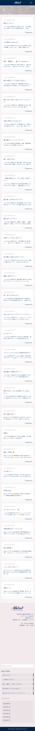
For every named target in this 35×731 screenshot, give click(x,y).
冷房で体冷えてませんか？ (13, 121)
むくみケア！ (8, 333)
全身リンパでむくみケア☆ (13, 238)
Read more (29, 32)
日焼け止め (7, 490)
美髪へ (6, 433)
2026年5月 (6, 713)
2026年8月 (6, 703)
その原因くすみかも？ (11, 42)
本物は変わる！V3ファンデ (13, 529)
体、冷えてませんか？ (11, 295)
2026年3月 (6, 720)
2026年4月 (6, 717)
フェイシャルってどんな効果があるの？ (17, 352)
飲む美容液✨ (8, 548)
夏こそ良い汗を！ (10, 159)
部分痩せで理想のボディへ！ (13, 371)
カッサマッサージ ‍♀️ (11, 509)
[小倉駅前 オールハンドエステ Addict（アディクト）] (17, 2)
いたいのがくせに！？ (11, 567)
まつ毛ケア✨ (8, 471)
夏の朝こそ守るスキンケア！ (13, 199)
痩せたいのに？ (9, 23)
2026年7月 (6, 707)
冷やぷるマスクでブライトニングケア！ (17, 314)
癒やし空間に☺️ (9, 452)
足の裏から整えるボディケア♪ (14, 257)
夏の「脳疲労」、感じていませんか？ (17, 61)
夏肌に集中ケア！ (10, 276)
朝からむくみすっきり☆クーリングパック (14, 693)
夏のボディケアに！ (10, 218)
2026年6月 (6, 710)
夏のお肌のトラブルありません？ (15, 80)
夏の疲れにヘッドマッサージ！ (14, 140)
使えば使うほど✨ (10, 414)
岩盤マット (7, 588)
